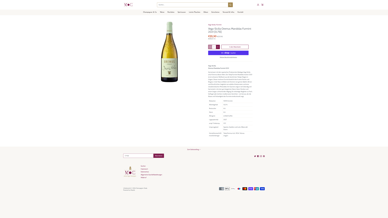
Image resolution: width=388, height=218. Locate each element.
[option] (169, 52)
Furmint (219, 25)
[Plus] (218, 47)
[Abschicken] (230, 5)
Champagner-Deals (141, 188)
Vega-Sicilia (211, 25)
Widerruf (143, 177)
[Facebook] (258, 156)
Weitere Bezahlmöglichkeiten (228, 57)
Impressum (144, 169)
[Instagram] (261, 156)
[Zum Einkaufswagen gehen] (262, 5)
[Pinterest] (264, 156)
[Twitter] (255, 156)
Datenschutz (145, 172)
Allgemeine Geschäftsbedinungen (151, 175)
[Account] (258, 5)
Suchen (143, 166)
